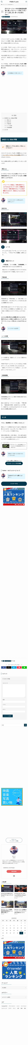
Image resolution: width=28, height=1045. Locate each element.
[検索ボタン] (1, 1)
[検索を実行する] (25, 725)
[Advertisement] (14, 94)
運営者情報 (14, 871)
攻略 (14, 660)
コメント (5, 683)
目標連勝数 (9, 127)
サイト (4, 709)
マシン (14, 1008)
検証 (25, 1008)
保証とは (9, 120)
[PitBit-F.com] (14, 1)
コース (18, 1006)
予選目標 (9, 123)
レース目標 (9, 125)
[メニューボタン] (26, 1)
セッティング (4, 1008)
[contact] (14, 876)
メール (4, 704)
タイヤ (10, 1008)
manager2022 (7, 16)
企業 (18, 1008)
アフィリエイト (12, 1006)
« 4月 (2, 938)
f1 (3, 660)
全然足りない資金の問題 (10, 118)
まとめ (6, 129)
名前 (4, 699)
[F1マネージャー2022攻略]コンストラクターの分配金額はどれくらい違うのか (18, 446)
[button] (3, 667)
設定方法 (9, 121)
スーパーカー (23, 1006)
